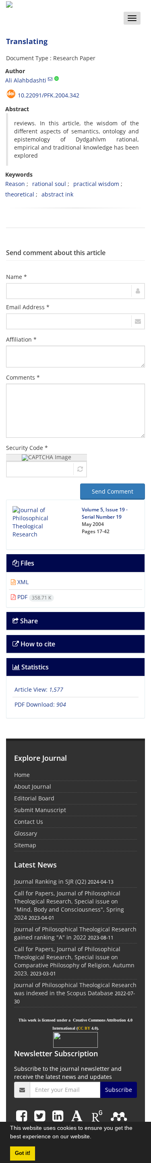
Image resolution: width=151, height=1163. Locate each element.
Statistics (34, 667)
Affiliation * (21, 339)
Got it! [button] (22, 1153)
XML (22, 582)
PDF (33, 597)
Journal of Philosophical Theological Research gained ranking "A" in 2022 (75, 933)
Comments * (23, 377)
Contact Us (28, 821)
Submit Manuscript (40, 810)
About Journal (32, 786)
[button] (94, 1137)
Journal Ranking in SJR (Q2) (50, 881)
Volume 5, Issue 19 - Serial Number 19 (105, 513)
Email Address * (28, 307)
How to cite (37, 644)
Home (22, 775)
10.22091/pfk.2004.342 (48, 95)
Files (26, 563)
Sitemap (25, 845)
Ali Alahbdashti (25, 80)
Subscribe (118, 1089)
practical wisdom (96, 184)
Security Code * (27, 448)
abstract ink (57, 194)
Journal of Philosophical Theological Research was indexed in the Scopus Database (75, 989)
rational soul (49, 184)
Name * (16, 277)
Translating (27, 41)
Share (28, 620)
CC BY (84, 1028)
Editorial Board (34, 798)
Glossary (25, 833)
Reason (15, 184)
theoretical (19, 194)
